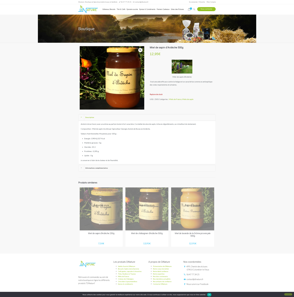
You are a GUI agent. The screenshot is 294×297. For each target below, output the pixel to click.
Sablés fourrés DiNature (126, 266)
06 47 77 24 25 (126, 2)
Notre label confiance (160, 271)
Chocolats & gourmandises (127, 281)
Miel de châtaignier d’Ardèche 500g (147, 233)
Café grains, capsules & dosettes (130, 271)
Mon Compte (211, 2)
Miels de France (175, 99)
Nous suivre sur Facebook (197, 284)
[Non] (288, 294)
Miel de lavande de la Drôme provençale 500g (193, 234)
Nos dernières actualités (162, 279)
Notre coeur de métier (161, 269)
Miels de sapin (187, 99)
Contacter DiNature (160, 284)
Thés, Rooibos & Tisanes (127, 274)
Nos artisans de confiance (162, 281)
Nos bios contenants (160, 276)
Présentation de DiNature (162, 266)
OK (209, 295)
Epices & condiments (125, 284)
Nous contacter (206, 9)
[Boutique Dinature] (88, 9)
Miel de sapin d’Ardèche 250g (101, 233)
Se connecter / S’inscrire (197, 2)
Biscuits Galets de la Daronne (128, 269)
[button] (140, 50)
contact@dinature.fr (141, 2)
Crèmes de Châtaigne (126, 279)
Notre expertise (158, 274)
